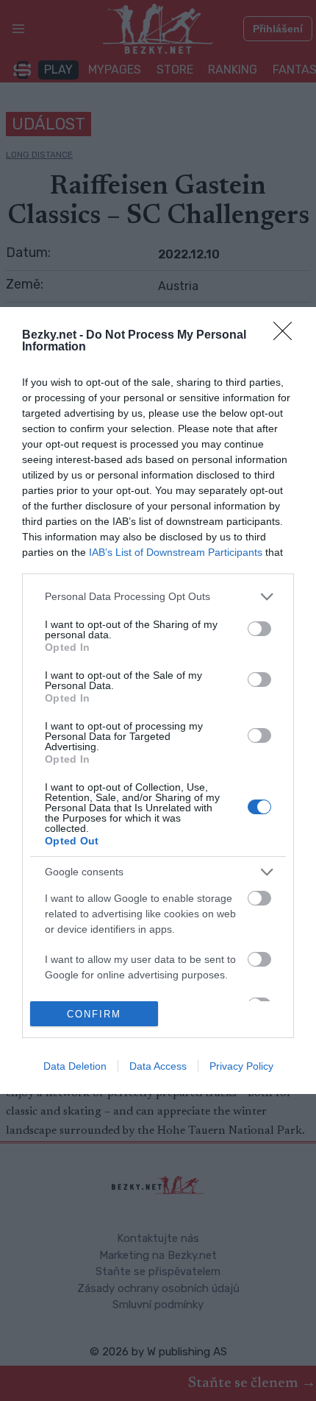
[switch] (259, 628)
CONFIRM (94, 1014)
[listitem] (158, 596)
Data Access (158, 1066)
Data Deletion (75, 1066)
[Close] (287, 336)
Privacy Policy (241, 1066)
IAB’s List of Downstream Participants (175, 552)
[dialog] (158, 701)
